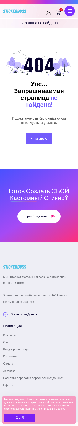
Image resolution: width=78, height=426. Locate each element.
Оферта (8, 385)
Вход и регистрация (16, 349)
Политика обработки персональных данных (33, 378)
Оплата (8, 363)
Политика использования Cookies (45, 408)
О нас (7, 342)
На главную (39, 138)
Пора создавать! (35, 216)
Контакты (9, 335)
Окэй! (20, 417)
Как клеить (10, 356)
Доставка (9, 370)
